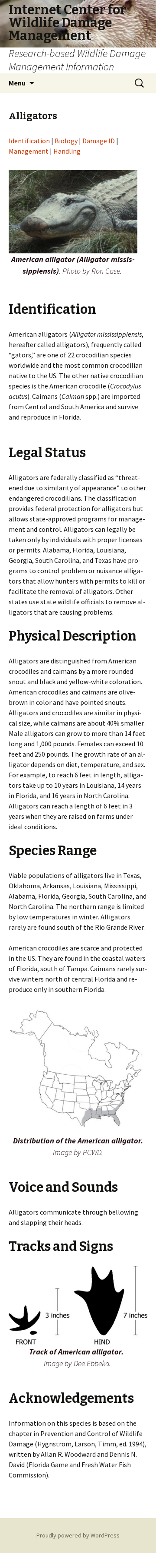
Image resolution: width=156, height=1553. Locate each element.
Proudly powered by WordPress (78, 1535)
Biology (66, 140)
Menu (17, 83)
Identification (30, 140)
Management (29, 151)
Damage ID (98, 140)
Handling (67, 151)
